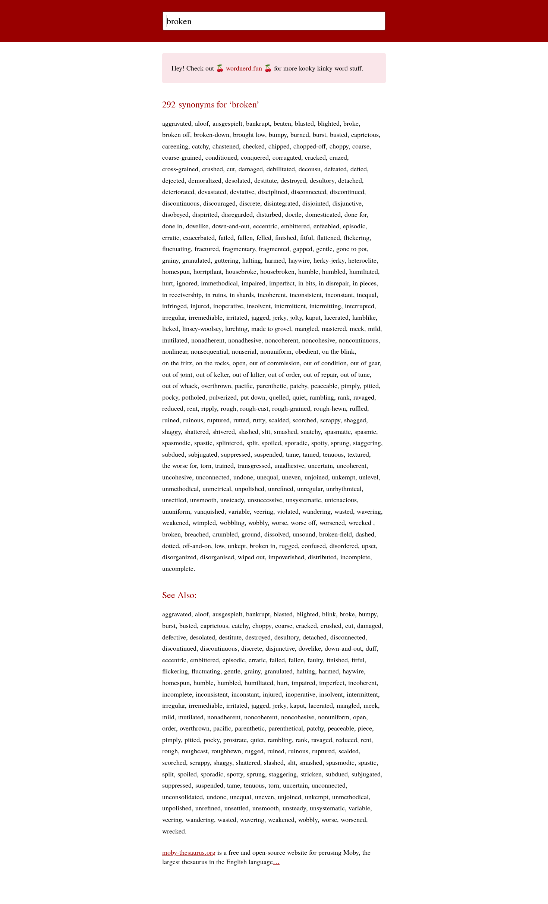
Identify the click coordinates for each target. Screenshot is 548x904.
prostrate (235, 739)
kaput (313, 317)
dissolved (276, 533)
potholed (193, 396)
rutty (259, 419)
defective (174, 636)
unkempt (343, 476)
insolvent (259, 305)
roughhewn (226, 750)
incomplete (355, 556)
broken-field (335, 533)
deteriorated (178, 191)
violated (288, 511)
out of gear (364, 362)
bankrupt (258, 123)
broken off (176, 134)
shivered (223, 431)
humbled (334, 271)
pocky (170, 396)
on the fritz (177, 362)
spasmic (365, 431)
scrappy (330, 419)
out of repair (320, 374)
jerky (279, 317)
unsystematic (303, 499)
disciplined (272, 191)
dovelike (197, 225)
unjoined (316, 476)
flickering (356, 237)
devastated (212, 191)
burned (299, 134)
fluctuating (176, 248)
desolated (238, 180)
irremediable (206, 317)
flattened (328, 237)
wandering (316, 511)
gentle (324, 248)
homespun (176, 271)
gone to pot (351, 248)
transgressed (254, 465)
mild (374, 328)
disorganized (179, 556)
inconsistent (306, 294)
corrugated (287, 157)
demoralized (204, 180)
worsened (332, 522)
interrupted (359, 305)
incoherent (272, 294)
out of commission (274, 362)
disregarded (237, 214)
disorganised (217, 556)
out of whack (180, 385)
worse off (303, 522)
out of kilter (248, 374)
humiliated (363, 271)
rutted (241, 419)
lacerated (336, 317)
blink (329, 613)
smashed (285, 431)
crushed (212, 168)
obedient (306, 351)
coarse (360, 145)
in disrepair (334, 282)
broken (171, 533)
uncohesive (177, 476)
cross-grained (180, 168)
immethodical (219, 282)
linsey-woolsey (201, 328)
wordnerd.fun (245, 67)
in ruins (215, 294)
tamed (311, 454)
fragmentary (239, 248)
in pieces (365, 282)
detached (350, 180)
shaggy (171, 431)
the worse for (179, 465)
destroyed (293, 180)
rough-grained (291, 408)
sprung (340, 442)
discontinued (347, 191)
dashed (365, 533)
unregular (309, 488)
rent (192, 408)
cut (231, 168)
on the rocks (212, 362)
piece (365, 727)
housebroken (277, 271)
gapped (302, 248)
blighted (329, 123)
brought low (249, 134)
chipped (279, 145)
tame (292, 454)
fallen (245, 237)
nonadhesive (244, 339)
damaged (251, 168)
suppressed (236, 454)
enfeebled (326, 225)
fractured (207, 248)
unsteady (232, 499)
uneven (291, 476)
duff (371, 648)
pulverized (223, 396)
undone (243, 476)
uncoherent (351, 465)
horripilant (207, 271)
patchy (298, 385)
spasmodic (176, 442)
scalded (279, 419)
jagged (260, 317)
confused (314, 545)
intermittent (290, 305)
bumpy (278, 134)
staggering (367, 442)
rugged (288, 545)
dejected (173, 180)
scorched (304, 419)
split (252, 442)
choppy (339, 145)
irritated (237, 317)
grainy (170, 260)
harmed (275, 260)
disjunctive (347, 202)
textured (358, 454)
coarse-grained (182, 157)
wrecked (361, 522)
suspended (268, 454)
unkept (237, 545)
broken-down (211, 134)
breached (197, 533)
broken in (262, 545)
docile (293, 214)
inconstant (339, 294)
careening (175, 145)
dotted (170, 545)
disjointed (315, 202)
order (169, 727)
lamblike (364, 317)
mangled (306, 328)
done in (172, 225)
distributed (322, 556)
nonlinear (174, 351)
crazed (338, 157)
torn (206, 465)
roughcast (195, 750)
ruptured (218, 419)
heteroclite (362, 260)
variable (239, 511)
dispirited (205, 214)
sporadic (296, 442)
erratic (170, 237)
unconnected (213, 476)
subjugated (202, 454)
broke (351, 123)
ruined (170, 419)
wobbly (258, 522)
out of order (284, 374)
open (239, 362)
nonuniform (276, 351)
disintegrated (281, 202)
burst (319, 134)
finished (285, 237)
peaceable (324, 385)
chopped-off (309, 145)
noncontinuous (358, 339)
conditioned (221, 157)
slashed (248, 431)
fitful (306, 237)
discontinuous (180, 202)
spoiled (271, 442)
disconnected (308, 191)
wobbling (232, 522)
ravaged (363, 396)
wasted (343, 511)
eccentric (265, 225)
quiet (299, 396)
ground (251, 533)
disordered (344, 545)
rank (344, 396)
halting (251, 260)
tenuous (333, 454)
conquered (255, 157)
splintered (229, 442)
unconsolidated (182, 796)
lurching (236, 328)
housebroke (241, 271)
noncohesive (318, 339)
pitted (371, 385)
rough (228, 408)
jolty (296, 317)
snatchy (311, 431)
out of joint (177, 374)
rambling (322, 396)
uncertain (320, 465)
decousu (310, 168)
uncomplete (177, 568)
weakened (175, 522)
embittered (295, 225)
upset (369, 545)
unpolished (249, 488)
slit (266, 431)
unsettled (174, 499)
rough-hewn (330, 408)
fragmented (274, 248)
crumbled (225, 533)
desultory (322, 180)
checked (254, 145)
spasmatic (337, 431)
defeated (335, 168)
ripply (209, 408)
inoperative (228, 305)
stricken (311, 773)
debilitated (281, 168)
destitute (265, 180)
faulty (315, 659)
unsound (304, 533)
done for (355, 214)
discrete (249, 202)
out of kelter (212, 374)
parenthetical (285, 727)
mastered (334, 328)
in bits (306, 282)
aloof (202, 123)
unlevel (368, 476)
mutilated (175, 339)
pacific (244, 385)
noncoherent (281, 339)
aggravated (176, 123)
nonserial (244, 351)
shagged (355, 419)
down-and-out (230, 225)
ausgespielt (227, 123)
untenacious (341, 499)
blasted (304, 123)
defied (358, 168)
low (219, 545)
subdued (173, 454)
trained (224, 465)
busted (338, 134)
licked (170, 328)
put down (252, 396)
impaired (253, 282)
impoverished (286, 556)
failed (226, 237)
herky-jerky (329, 260)
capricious (365, 134)
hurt (167, 282)
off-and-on (197, 545)
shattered (197, 431)
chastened (225, 145)
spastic (203, 442)
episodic (354, 225)
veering (263, 511)
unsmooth (203, 499)
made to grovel (271, 328)
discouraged (219, 202)
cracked (315, 157)
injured (200, 305)
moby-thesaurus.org (188, 852)
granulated (196, 260)
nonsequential (209, 351)
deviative (242, 191)
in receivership (182, 294)
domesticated (323, 214)
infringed (174, 305)
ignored (187, 282)
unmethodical (180, 488)
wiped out (251, 556)
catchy (200, 145)
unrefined (280, 488)
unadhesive (289, 465)
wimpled (204, 522)
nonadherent (207, 339)
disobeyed (175, 214)
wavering (369, 511)
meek (357, 328)
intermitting (325, 305)
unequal (267, 476)
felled (263, 237)
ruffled (358, 408)
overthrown (216, 385)
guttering (226, 260)
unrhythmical (344, 488)
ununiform (176, 511)
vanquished (209, 511)
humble (308, 271)
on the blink (338, 351)
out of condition (325, 362)
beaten (282, 123)
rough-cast (254, 408)
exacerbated (199, 237)
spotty (319, 442)
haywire (299, 260)
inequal (367, 294)
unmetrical (216, 488)
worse (279, 522)
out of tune (355, 374)
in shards (242, 294)
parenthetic (271, 385)
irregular (173, 317)
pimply (350, 385)
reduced (172, 408)
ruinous (193, 419)
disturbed (268, 214)
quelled (279, 396)
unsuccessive (265, 499)
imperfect (282, 282)
